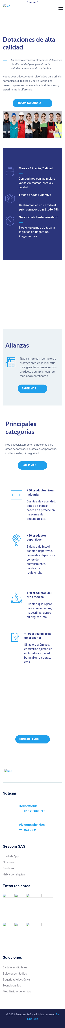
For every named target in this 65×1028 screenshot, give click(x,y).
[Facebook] (33, 772)
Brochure (8, 868)
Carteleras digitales (15, 967)
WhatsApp (12, 856)
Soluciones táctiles (15, 973)
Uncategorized (35, 811)
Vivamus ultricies (32, 825)
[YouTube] (61, 772)
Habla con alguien (14, 874)
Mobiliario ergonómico (17, 991)
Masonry (30, 830)
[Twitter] (40, 772)
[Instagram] (54, 772)
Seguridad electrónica (16, 979)
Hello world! (28, 806)
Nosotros (9, 862)
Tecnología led (12, 985)
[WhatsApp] (47, 772)
